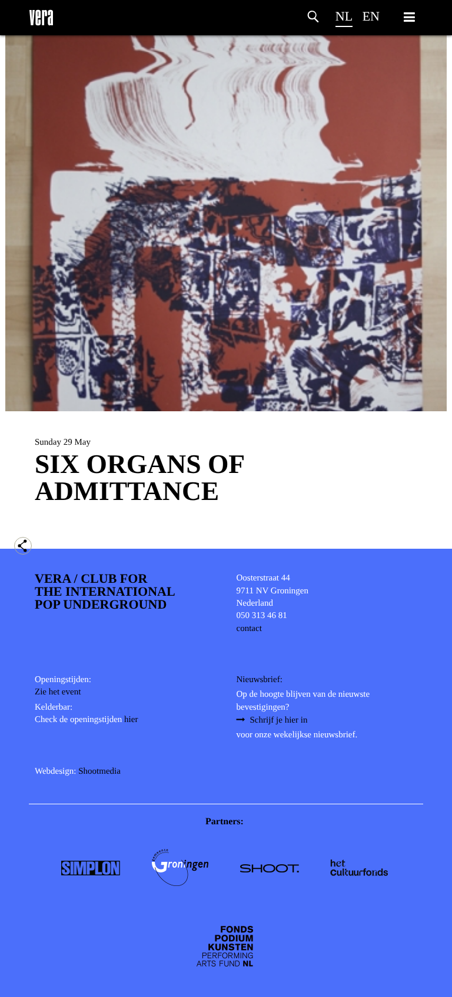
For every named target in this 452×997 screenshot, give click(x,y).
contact (249, 628)
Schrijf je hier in (279, 720)
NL (344, 16)
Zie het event (58, 692)
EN (371, 16)
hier (131, 719)
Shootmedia (99, 771)
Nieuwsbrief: (259, 679)
